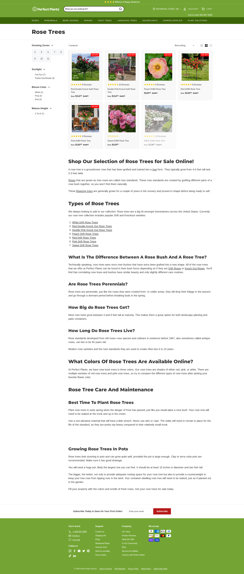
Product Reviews (129, 535)
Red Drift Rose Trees (84, 237)
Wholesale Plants (102, 543)
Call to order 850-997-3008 (200, 15)
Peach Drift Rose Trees (85, 233)
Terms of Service (105, 569)
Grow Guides (100, 555)
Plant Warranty (120, 569)
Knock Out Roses (195, 268)
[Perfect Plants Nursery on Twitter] (83, 550)
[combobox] (94, 9)
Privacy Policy (133, 569)
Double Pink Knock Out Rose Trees (92, 230)
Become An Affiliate (130, 551)
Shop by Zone (101, 547)
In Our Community (129, 543)
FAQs (97, 539)
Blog (124, 547)
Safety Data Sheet (160, 569)
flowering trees (84, 191)
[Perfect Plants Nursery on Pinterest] (88, 550)
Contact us (99, 531)
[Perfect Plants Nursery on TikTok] (70, 555)
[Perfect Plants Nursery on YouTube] (79, 550)
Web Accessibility (102, 551)
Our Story (126, 531)
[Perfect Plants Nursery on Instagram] (70, 550)
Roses (71, 180)
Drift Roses (174, 268)
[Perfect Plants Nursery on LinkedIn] (74, 555)
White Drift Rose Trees (85, 222)
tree (154, 169)
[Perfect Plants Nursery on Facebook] (74, 550)
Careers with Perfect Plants (133, 555)
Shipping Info (100, 535)
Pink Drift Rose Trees (84, 241)
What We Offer (128, 539)
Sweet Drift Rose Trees (85, 245)
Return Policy (146, 569)
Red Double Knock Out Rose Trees (92, 226)
